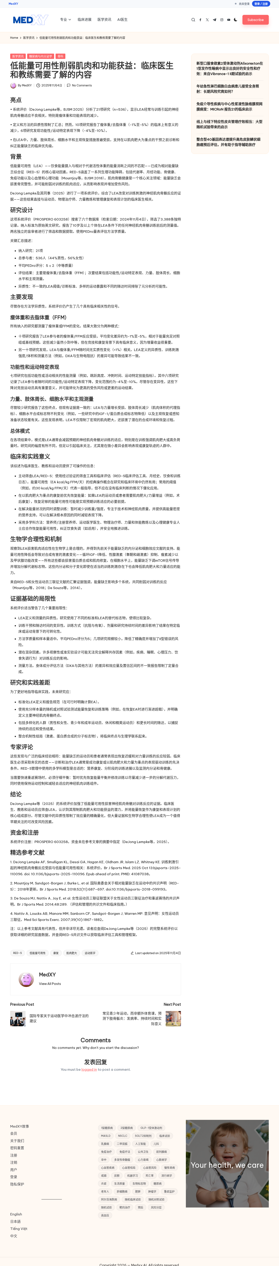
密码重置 (17, 1148)
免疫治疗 (106, 1151)
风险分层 (156, 1207)
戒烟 (103, 1175)
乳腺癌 (105, 1143)
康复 (56, 953)
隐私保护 (17, 1184)
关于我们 (17, 1141)
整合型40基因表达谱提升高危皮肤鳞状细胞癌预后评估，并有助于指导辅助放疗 (228, 142)
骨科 (60, 56)
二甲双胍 (122, 1143)
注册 (13, 1155)
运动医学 (90, 953)
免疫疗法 (124, 1151)
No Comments (82, 85)
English (16, 1214)
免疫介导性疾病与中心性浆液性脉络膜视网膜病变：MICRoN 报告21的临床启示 (229, 107)
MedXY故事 (19, 1126)
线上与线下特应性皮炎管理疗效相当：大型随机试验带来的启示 (229, 124)
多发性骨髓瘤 (122, 1159)
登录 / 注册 (261, 3)
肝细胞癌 (122, 1191)
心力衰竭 (143, 1159)
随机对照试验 (156, 1199)
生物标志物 (139, 1183)
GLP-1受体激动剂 (151, 1127)
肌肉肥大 (71, 953)
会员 (13, 1133)
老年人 (105, 1191)
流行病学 (166, 1175)
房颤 (116, 1175)
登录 (13, 1177)
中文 (13, 1236)
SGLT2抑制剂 (143, 1135)
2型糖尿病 (127, 1127)
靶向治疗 (124, 1207)
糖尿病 (158, 1183)
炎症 (103, 1183)
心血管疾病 (107, 1167)
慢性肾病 (169, 1167)
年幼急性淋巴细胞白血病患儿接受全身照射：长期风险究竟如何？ (227, 89)
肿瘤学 (152, 1191)
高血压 (105, 1215)
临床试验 (164, 1135)
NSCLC (122, 1135)
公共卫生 (143, 1151)
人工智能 (140, 1143)
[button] (255, 19)
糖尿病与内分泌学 (40, 56)
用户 (13, 1170)
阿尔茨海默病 (109, 1199)
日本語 (15, 1221)
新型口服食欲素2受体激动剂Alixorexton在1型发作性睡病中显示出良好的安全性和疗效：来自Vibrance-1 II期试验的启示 (229, 68)
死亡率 (150, 1175)
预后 (140, 1207)
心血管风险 (149, 1167)
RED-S (17, 953)
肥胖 (138, 1191)
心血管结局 (128, 1167)
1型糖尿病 (107, 1127)
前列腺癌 (161, 1151)
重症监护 (169, 1191)
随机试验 (106, 1207)
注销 (13, 1162)
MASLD (105, 1135)
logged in (89, 1069)
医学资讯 (18, 56)
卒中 (103, 1159)
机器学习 (132, 1175)
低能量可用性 (38, 953)
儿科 (156, 1143)
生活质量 (119, 1183)
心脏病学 (161, 1159)
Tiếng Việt (18, 1228)
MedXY (13, 3)
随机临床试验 (133, 1199)
